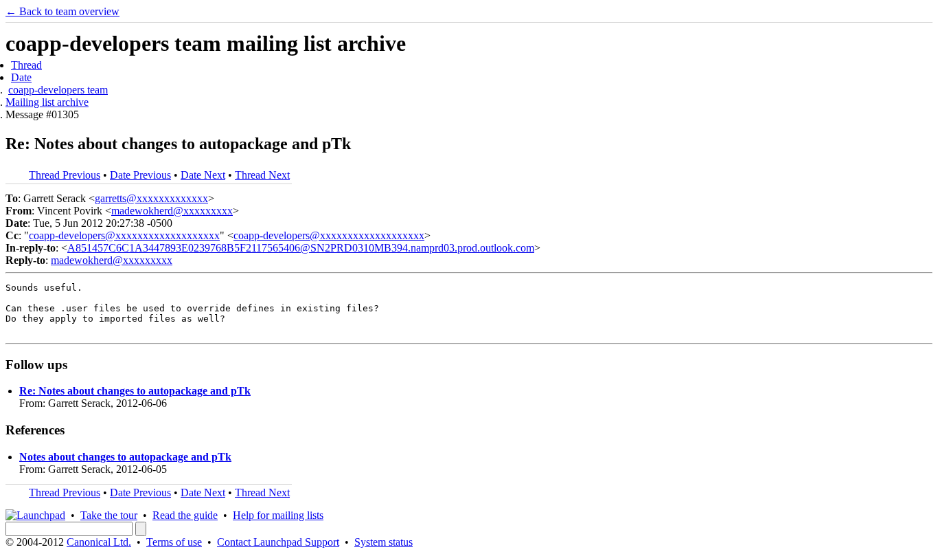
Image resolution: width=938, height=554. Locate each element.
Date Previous (140, 175)
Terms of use (174, 542)
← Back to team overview (62, 11)
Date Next (203, 175)
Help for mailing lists (278, 515)
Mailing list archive (47, 102)
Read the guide (185, 515)
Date (21, 77)
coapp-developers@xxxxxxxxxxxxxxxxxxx (124, 235)
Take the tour (108, 515)
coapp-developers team (58, 90)
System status (383, 542)
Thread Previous (64, 175)
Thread (26, 65)
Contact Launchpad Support (278, 542)
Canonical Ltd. (99, 542)
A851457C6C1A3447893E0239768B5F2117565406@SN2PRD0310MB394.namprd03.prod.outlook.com (300, 248)
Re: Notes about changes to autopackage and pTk (135, 391)
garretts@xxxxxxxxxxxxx (151, 198)
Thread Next (262, 175)
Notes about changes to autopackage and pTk (125, 457)
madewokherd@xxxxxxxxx (172, 211)
